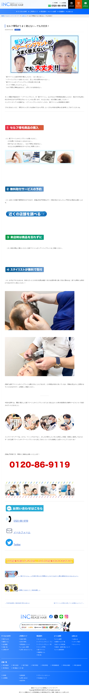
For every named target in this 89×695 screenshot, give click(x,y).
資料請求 (22, 675)
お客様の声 (6, 649)
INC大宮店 (15, 665)
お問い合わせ (23, 678)
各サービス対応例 (60, 644)
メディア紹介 (76, 641)
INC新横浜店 (55, 665)
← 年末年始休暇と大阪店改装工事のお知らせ (17, 603)
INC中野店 (35, 665)
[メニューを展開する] (21, 11)
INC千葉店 (25, 665)
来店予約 (22, 680)
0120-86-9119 (21, 520)
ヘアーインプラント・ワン (45, 641)
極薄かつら (6, 641)
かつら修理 (58, 639)
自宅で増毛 (23, 641)
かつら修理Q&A (59, 649)
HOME (56, 2)
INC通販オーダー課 (18, 668)
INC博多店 (6, 668)
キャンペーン (76, 644)
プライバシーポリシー (44, 675)
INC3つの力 (6, 639)
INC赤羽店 (45, 665)
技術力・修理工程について (62, 647)
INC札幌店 (6, 665)
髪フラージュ (41, 649)
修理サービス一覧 (60, 641)
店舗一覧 (5, 647)
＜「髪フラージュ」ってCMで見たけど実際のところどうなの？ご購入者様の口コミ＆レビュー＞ (48, 576)
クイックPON (41, 647)
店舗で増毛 (23, 639)
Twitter (17, 544)
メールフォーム (22, 532)
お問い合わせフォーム (26, 649)
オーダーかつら (42, 639)
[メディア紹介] (44, 622)
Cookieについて (42, 678)
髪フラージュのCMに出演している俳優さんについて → (69, 603)
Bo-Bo (39, 655)
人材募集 (63, 2)
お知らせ (24, 16)
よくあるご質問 (24, 647)
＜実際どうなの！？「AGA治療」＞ (29, 590)
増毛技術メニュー (25, 644)
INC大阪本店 (77, 665)
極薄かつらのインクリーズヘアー (10, 16)
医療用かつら (41, 652)
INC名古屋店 (66, 665)
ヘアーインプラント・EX (45, 644)
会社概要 (5, 644)
